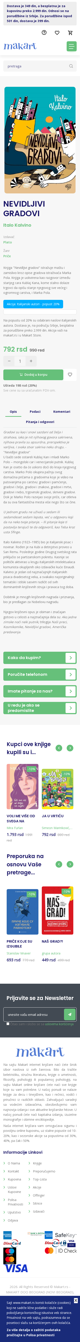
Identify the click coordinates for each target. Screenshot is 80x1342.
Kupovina (14, 1179)
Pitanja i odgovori (40, 422)
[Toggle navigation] (72, 46)
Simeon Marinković (55, 828)
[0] (70, 32)
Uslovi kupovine (14, 1189)
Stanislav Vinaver (19, 953)
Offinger (39, 1195)
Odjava (13, 1220)
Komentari (61, 411)
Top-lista (40, 1179)
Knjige (37, 1163)
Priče (7, 256)
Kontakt (13, 1171)
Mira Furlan (15, 828)
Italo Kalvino (17, 225)
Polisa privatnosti (15, 1202)
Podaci (35, 411)
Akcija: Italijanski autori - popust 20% (33, 304)
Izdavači (38, 1211)
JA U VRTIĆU (53, 816)
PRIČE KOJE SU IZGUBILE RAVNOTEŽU (19, 944)
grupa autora (51, 953)
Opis (13, 411)
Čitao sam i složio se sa (42, 1024)
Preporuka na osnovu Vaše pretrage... (25, 864)
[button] (59, 748)
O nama (14, 1163)
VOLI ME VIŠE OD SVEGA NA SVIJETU (21, 819)
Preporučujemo (42, 1171)
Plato (7, 242)
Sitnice (37, 1203)
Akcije (37, 1187)
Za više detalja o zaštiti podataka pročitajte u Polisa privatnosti (33, 1332)
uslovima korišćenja (59, 1024)
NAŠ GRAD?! (52, 941)
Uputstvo (14, 1212)
